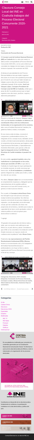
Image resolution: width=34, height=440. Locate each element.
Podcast (5, 323)
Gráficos (5, 327)
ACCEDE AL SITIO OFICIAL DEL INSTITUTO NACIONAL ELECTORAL (16, 386)
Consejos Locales (7, 281)
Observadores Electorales (9, 283)
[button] (22, 1)
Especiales (4, 311)
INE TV (5, 318)
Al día (2, 302)
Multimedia (4, 316)
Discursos (4, 307)
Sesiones (22, 283)
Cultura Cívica (5, 304)
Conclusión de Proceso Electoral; (19, 279)
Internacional (5, 330)
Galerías (5, 325)
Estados (13, 40)
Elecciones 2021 (6, 40)
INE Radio (6, 321)
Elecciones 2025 (6, 309)
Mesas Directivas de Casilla (23, 281)
